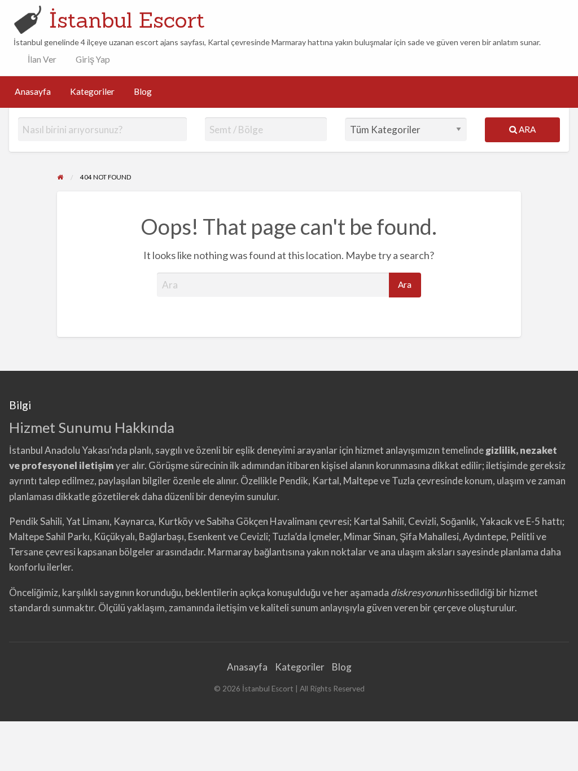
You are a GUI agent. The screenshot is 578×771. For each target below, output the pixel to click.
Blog (143, 91)
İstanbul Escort (127, 19)
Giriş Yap (93, 59)
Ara (526, 129)
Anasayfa (33, 91)
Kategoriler (92, 91)
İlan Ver (41, 59)
